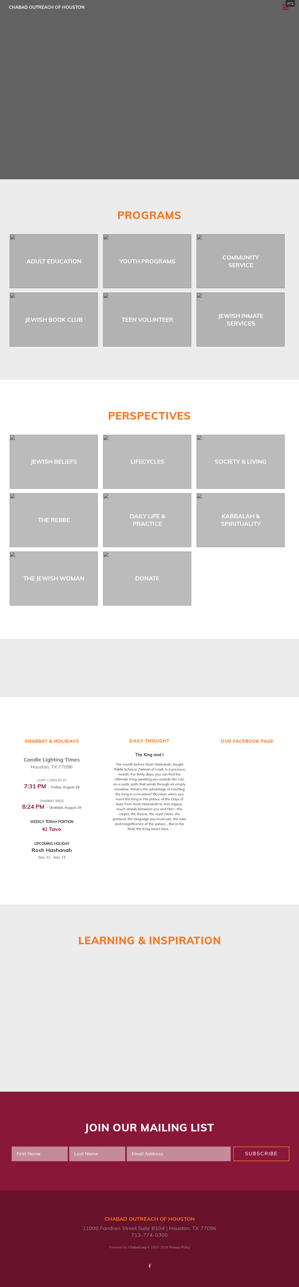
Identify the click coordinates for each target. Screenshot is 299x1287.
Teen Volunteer (147, 319)
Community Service (240, 261)
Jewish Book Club (54, 319)
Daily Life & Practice (147, 519)
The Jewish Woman (53, 578)
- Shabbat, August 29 (51, 807)
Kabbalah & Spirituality (241, 519)
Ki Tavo (51, 829)
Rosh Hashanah (52, 850)
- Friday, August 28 (51, 787)
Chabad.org (137, 1247)
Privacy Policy (179, 1247)
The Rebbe (54, 520)
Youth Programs (147, 261)
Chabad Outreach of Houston (46, 7)
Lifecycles (147, 461)
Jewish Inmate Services (240, 319)
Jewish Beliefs (54, 461)
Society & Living (241, 461)
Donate (147, 578)
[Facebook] (149, 1266)
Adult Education (54, 261)
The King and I (149, 754)
